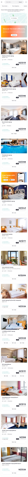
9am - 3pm (6, 375)
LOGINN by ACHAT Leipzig (14, 330)
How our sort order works (13, 11)
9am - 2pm (14, 212)
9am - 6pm (6, 342)
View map (15, 18)
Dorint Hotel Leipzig (14, 233)
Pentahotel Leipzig (14, 154)
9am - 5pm (14, 166)
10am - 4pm (14, 375)
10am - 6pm (14, 67)
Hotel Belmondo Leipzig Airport (14, 396)
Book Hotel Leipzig (14, 121)
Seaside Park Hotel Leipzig (14, 88)
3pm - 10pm (22, 342)
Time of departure (15, 6)
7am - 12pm (14, 309)
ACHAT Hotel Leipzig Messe (14, 429)
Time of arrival (4, 6)
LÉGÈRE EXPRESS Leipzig (14, 200)
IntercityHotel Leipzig (14, 266)
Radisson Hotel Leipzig (14, 55)
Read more (14, 35)
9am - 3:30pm (14, 133)
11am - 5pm (22, 375)
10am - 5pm (14, 100)
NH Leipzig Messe (14, 363)
